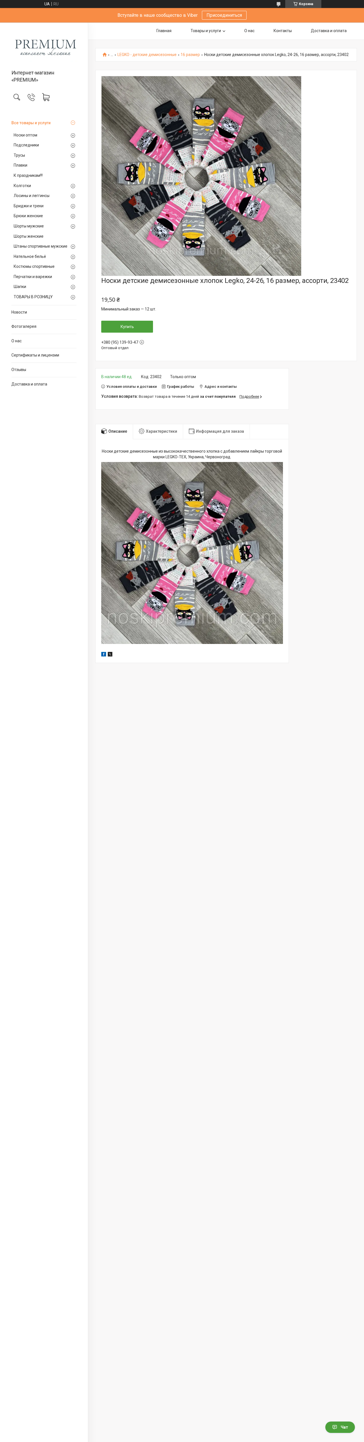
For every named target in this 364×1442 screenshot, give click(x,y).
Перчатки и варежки (33, 276)
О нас (16, 341)
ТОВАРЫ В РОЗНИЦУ (33, 297)
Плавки (20, 165)
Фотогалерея (23, 326)
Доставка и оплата (29, 384)
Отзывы (18, 369)
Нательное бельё (30, 256)
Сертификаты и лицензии (35, 355)
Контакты (283, 30)
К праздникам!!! (28, 175)
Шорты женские (29, 236)
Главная (163, 30)
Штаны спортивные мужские (40, 246)
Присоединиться (224, 15)
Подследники (26, 145)
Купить (127, 326)
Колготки (22, 185)
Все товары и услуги (31, 123)
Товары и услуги (206, 30)
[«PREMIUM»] (43, 46)
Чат (344, 1427)
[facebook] (103, 655)
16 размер (190, 55)
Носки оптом (25, 135)
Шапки (20, 286)
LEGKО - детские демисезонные (147, 55)
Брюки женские (28, 216)
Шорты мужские (29, 226)
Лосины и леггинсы (31, 195)
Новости (19, 312)
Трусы (19, 155)
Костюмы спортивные (34, 266)
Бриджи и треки (29, 206)
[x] (110, 655)
